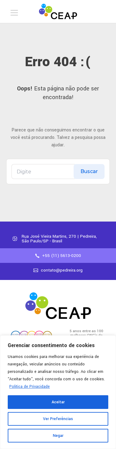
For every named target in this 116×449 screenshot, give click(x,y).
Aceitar (58, 402)
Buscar (89, 171)
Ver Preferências (58, 419)
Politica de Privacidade (29, 386)
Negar (58, 435)
